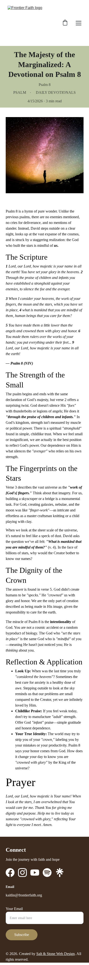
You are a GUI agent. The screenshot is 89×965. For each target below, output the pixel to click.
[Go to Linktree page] (59, 872)
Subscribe (21, 935)
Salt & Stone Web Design (55, 954)
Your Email (14, 909)
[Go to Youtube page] (34, 872)
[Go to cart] (65, 23)
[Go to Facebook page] (10, 872)
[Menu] (78, 23)
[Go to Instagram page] (22, 872)
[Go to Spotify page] (47, 872)
